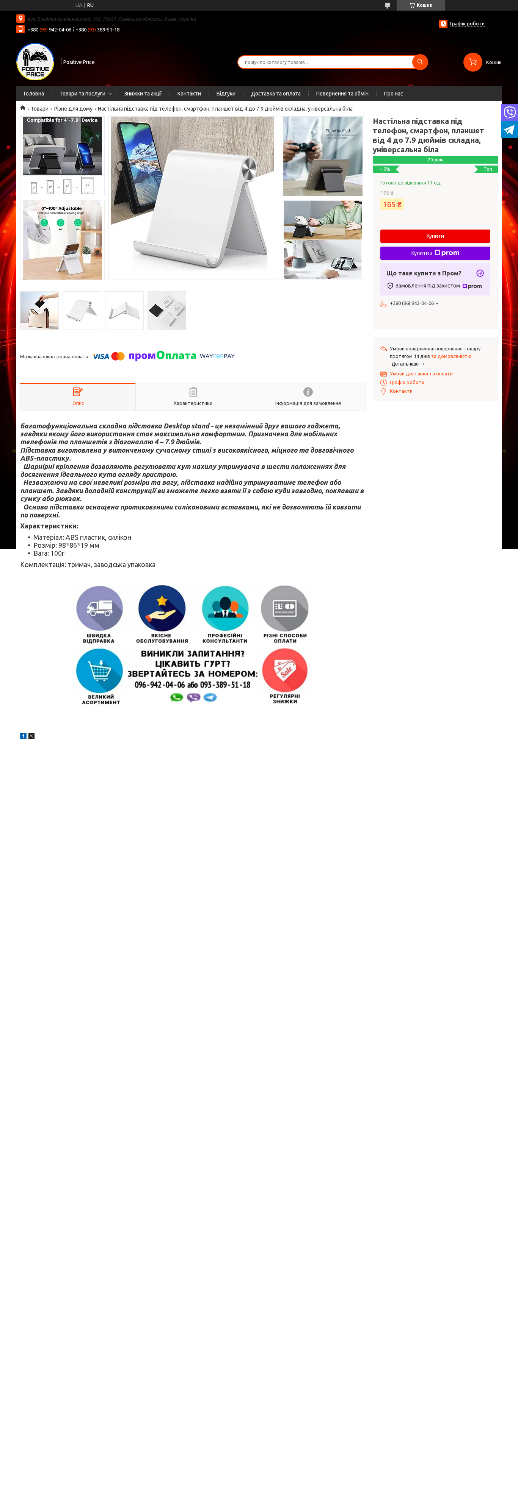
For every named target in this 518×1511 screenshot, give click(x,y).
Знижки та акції (143, 93)
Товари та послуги (82, 93)
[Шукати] (420, 62)
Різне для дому (73, 109)
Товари (40, 109)
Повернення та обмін (342, 93)
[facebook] (23, 737)
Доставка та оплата (276, 93)
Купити (435, 236)
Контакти (189, 93)
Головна (34, 93)
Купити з (422, 253)
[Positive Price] (35, 61)
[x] (31, 737)
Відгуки (226, 93)
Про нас (393, 93)
